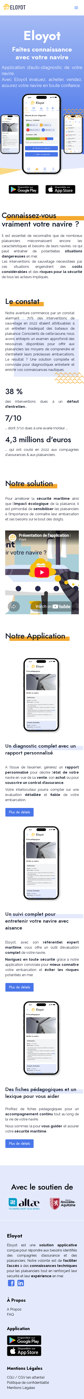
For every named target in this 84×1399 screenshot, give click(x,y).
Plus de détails (19, 812)
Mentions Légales (21, 1388)
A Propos (14, 1309)
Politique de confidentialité (28, 1383)
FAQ (10, 1314)
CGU (10, 1377)
